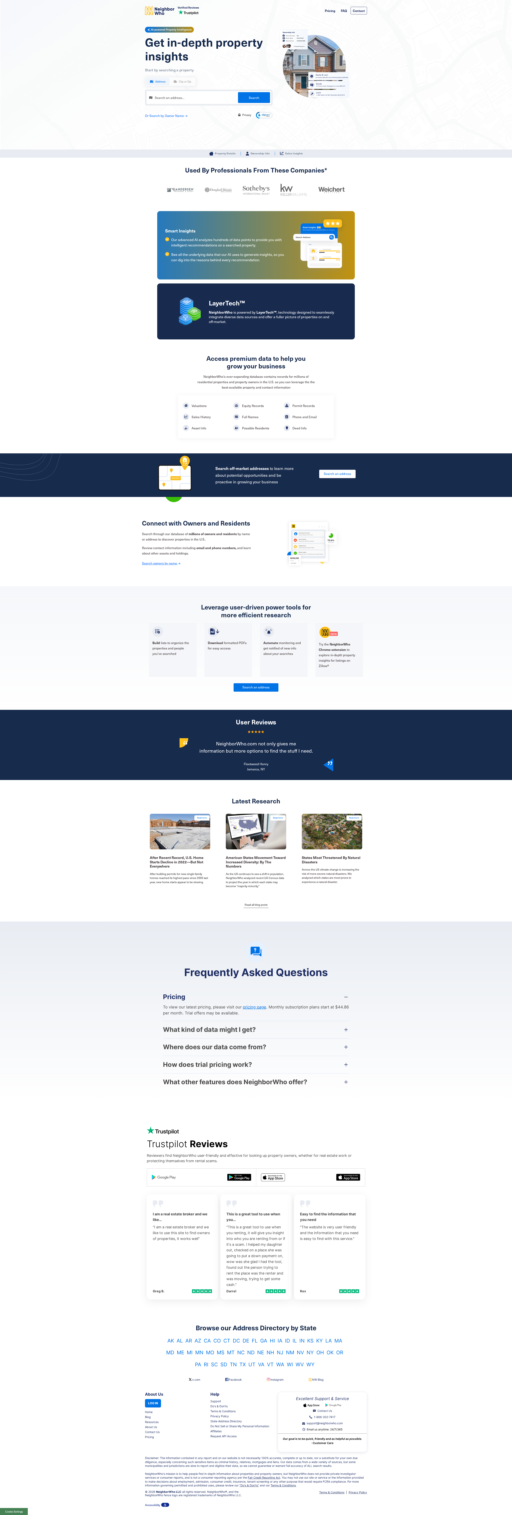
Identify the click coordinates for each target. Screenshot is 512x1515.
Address (160, 81)
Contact (359, 10)
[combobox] (209, 98)
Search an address (337, 473)
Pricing (330, 10)
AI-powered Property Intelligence (171, 29)
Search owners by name (160, 563)
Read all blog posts (256, 905)
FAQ (344, 10)
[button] (264, 115)
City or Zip (185, 81)
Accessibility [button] (152, 1505)
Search (254, 97)
